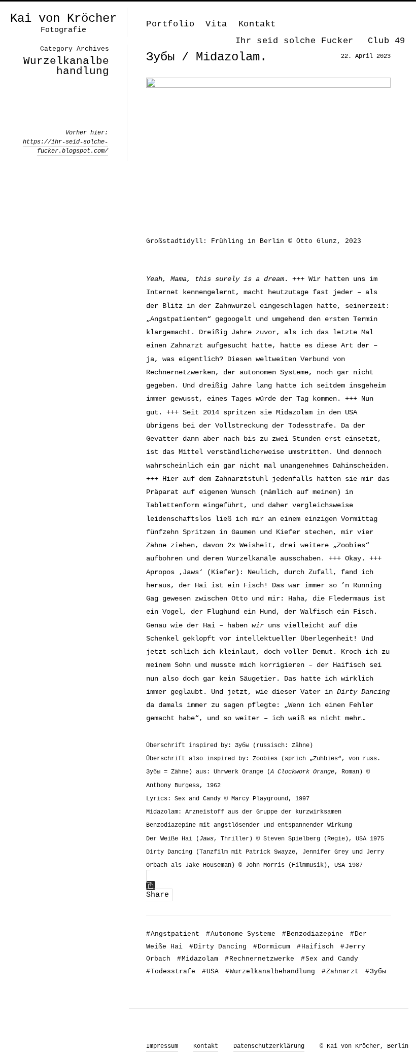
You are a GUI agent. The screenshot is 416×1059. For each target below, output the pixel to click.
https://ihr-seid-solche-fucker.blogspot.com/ (65, 146)
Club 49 (386, 41)
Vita (216, 24)
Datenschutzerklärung (268, 1046)
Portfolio (170, 24)
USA (210, 971)
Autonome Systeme (240, 934)
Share (157, 895)
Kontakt (257, 24)
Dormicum (271, 946)
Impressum (162, 1046)
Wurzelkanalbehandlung (270, 971)
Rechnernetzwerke (259, 959)
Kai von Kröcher (63, 19)
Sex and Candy (329, 959)
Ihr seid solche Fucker (294, 41)
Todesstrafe (170, 971)
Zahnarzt (340, 971)
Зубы (375, 971)
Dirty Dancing (218, 946)
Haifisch (315, 946)
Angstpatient (172, 934)
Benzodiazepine (312, 934)
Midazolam (197, 959)
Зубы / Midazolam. (206, 57)
